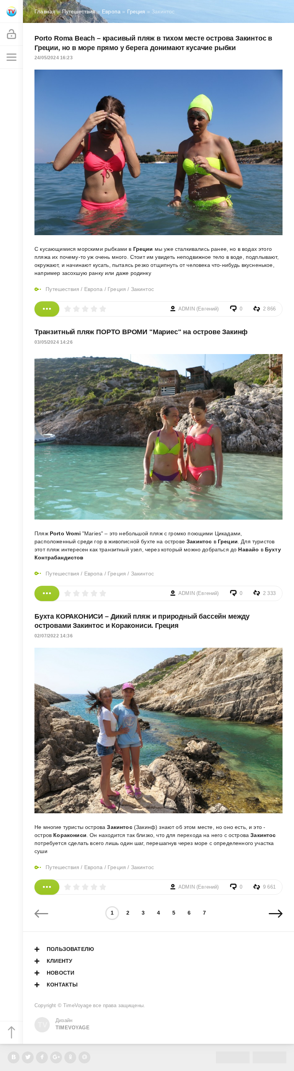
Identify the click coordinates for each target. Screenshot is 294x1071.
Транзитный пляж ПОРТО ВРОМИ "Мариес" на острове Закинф (141, 332)
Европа (93, 289)
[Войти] (11, 34)
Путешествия (62, 289)
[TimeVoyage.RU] (11, 11)
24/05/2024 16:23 (53, 57)
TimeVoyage (77, 1005)
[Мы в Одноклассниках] (70, 1057)
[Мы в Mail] (84, 1057)
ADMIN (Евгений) (198, 309)
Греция (117, 289)
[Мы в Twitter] (28, 1057)
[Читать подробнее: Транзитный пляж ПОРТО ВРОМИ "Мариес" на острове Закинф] (46, 593)
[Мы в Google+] (56, 1057)
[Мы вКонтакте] (14, 1057)
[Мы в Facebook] (42, 1057)
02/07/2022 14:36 (53, 636)
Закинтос (142, 289)
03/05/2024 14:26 (53, 342)
